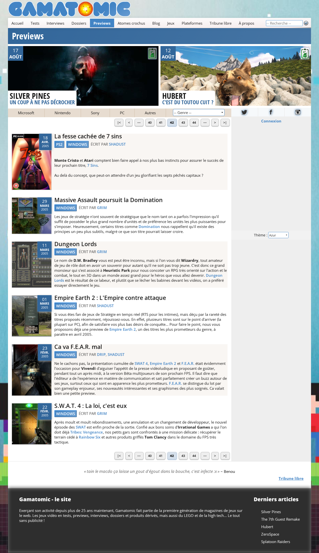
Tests (35, 23)
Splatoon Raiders (275, 541)
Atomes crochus (131, 23)
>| (225, 122)
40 (150, 122)
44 (194, 122)
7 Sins (92, 165)
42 (172, 122)
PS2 (59, 144)
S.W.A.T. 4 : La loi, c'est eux (90, 406)
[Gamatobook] (271, 112)
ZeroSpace (270, 534)
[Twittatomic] (244, 112)
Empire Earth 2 (122, 329)
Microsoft (26, 112)
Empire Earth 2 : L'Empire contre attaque (110, 298)
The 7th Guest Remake (280, 519)
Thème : (261, 234)
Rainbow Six (89, 437)
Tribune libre (221, 23)
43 (183, 122)
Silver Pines (271, 511)
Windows (77, 144)
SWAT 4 (141, 363)
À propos (246, 23)
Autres (150, 112)
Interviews (55, 23)
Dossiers (79, 23)
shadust (117, 144)
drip (101, 354)
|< (119, 122)
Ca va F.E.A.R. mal (78, 347)
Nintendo (63, 112)
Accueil (17, 23)
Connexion (271, 120)
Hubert (267, 526)
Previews (101, 23)
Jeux (170, 23)
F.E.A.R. (187, 363)
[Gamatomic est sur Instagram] (298, 112)
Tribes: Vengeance (86, 432)
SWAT (81, 427)
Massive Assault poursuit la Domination (108, 200)
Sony (95, 112)
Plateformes (192, 23)
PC (122, 112)
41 (160, 122)
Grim (102, 207)
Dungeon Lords (75, 244)
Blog (156, 23)
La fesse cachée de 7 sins (88, 136)
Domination (149, 226)
